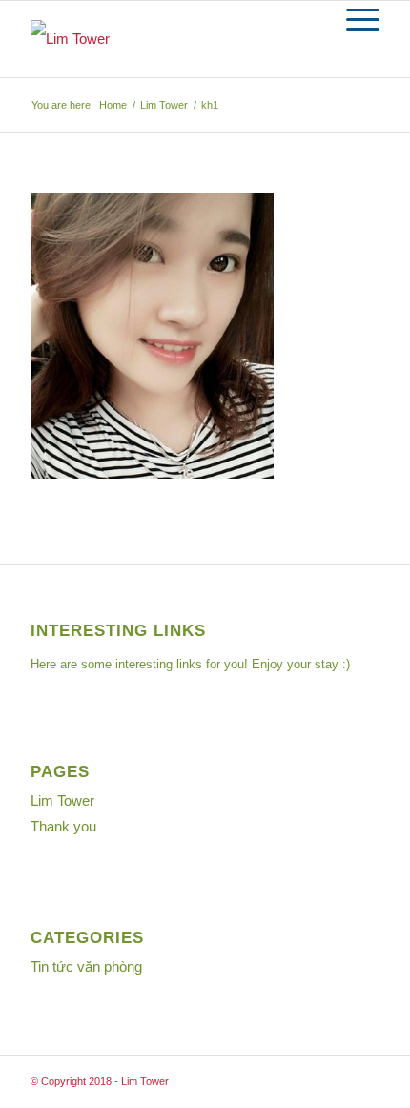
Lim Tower (164, 105)
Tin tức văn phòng (86, 966)
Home (113, 105)
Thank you (63, 826)
